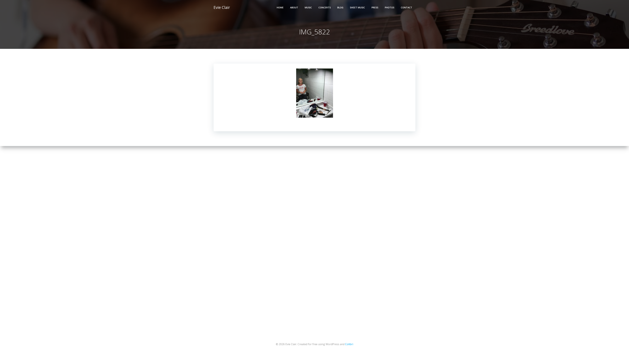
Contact (406, 7)
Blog (340, 7)
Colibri (349, 344)
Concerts (324, 7)
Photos (389, 7)
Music (308, 7)
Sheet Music (357, 7)
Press (375, 7)
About (294, 7)
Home (280, 7)
